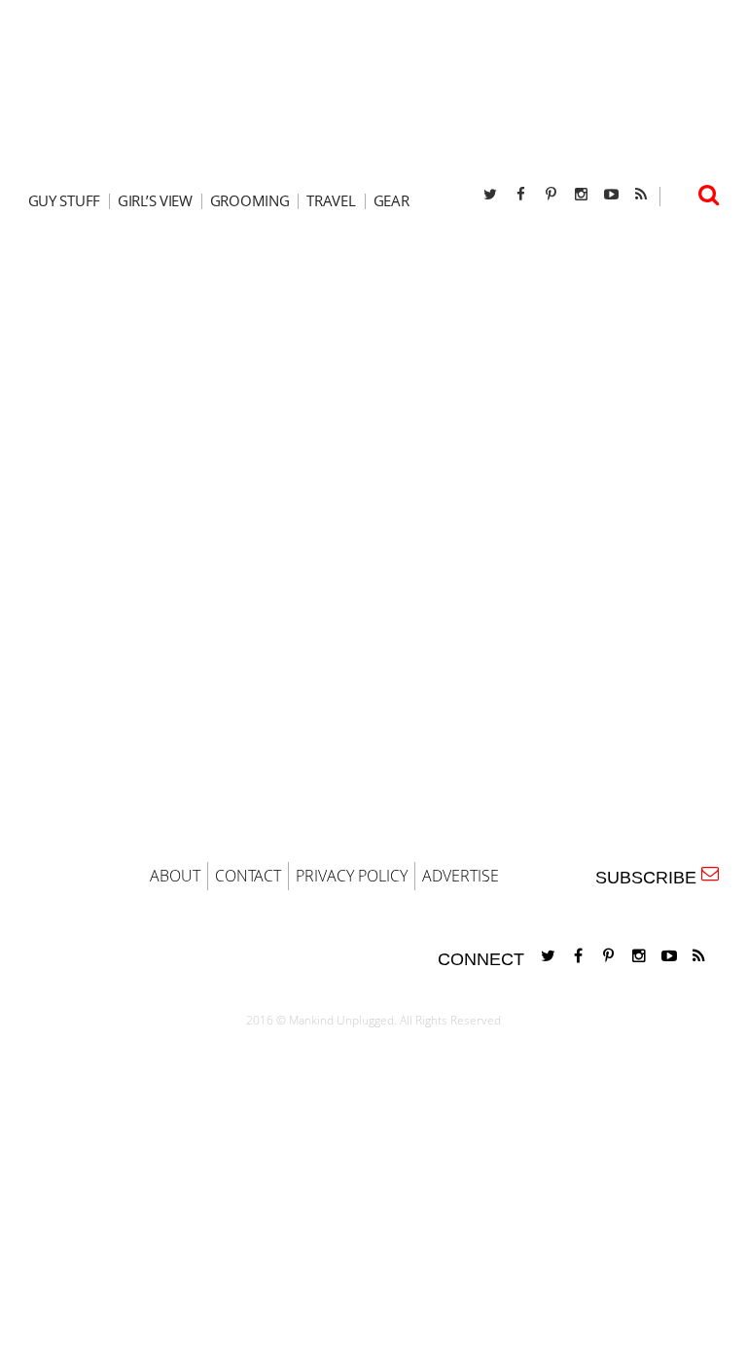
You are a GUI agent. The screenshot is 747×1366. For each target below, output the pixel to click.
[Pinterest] (550, 194)
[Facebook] (520, 194)
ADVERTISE (460, 875)
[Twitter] (490, 194)
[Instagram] (580, 194)
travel (330, 201)
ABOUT (175, 875)
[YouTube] (610, 194)
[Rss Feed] (641, 194)
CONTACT (248, 875)
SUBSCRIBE (650, 877)
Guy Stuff (64, 201)
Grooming (250, 201)
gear (391, 201)
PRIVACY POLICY (352, 875)
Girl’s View (155, 201)
